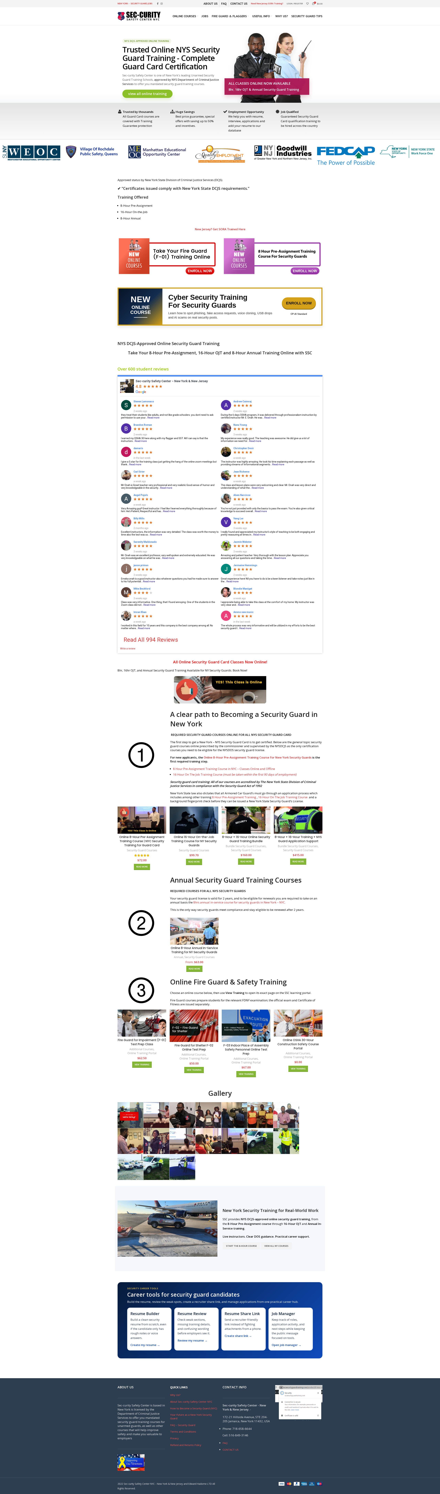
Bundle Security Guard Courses (246, 846)
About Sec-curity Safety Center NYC (191, 1401)
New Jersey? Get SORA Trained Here (220, 229)
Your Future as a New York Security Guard (191, 1416)
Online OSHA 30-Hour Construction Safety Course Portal (298, 1044)
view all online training (147, 93)
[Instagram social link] (162, 3)
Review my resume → (192, 1340)
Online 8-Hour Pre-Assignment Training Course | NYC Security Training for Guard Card (141, 841)
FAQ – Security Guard (182, 1425)
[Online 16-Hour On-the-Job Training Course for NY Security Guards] (194, 820)
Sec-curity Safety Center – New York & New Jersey (172, 381)
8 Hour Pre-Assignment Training (234, 797)
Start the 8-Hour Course (241, 1245)
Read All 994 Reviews (151, 639)
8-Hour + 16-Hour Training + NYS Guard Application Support (298, 839)
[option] (31, 152)
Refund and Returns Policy (185, 1445)
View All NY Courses (276, 1245)
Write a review (127, 648)
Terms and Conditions (183, 1431)
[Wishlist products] (307, 3)
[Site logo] (139, 16)
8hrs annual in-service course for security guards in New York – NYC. (239, 902)
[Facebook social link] (158, 3)
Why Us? (175, 1395)
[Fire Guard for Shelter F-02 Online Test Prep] (194, 1026)
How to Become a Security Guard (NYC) (193, 1408)
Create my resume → (145, 1345)
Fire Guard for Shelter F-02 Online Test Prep (194, 1047)
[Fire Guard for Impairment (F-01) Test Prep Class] (142, 1023)
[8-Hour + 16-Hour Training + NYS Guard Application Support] (298, 820)
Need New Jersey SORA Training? (267, 3)
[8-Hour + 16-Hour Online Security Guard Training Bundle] (246, 820)
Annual (178, 957)
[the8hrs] (272, 256)
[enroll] (167, 256)
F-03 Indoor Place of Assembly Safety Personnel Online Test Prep (246, 1049)
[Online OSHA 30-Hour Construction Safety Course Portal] (298, 1023)
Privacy (174, 1438)
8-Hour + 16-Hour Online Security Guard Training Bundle (246, 839)
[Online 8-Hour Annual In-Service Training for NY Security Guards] (194, 931)
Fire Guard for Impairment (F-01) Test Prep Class (142, 1042)
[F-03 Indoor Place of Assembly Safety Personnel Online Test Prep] (246, 1026)
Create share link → (238, 1336)
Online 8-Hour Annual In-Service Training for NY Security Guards (194, 950)
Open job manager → (286, 1345)
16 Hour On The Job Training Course (235, 774)
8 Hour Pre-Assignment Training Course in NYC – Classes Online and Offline (224, 769)
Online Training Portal (142, 1053)
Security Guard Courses (142, 850)
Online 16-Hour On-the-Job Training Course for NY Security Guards (194, 841)
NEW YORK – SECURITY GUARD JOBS (135, 3)
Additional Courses (141, 1049)
